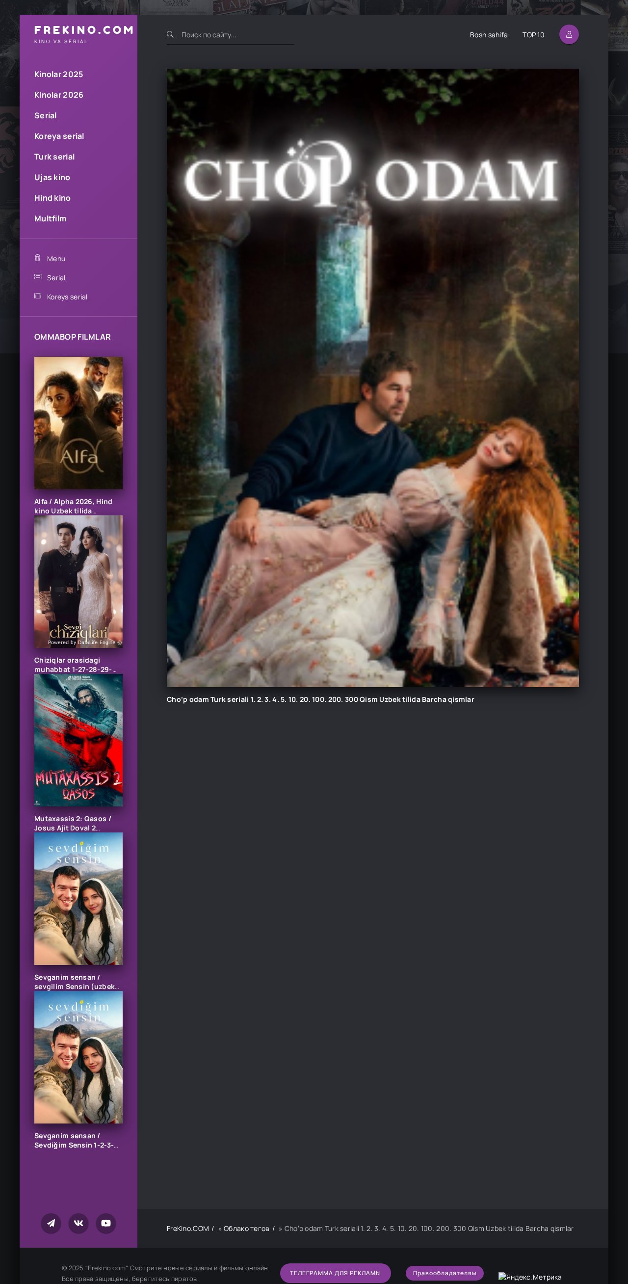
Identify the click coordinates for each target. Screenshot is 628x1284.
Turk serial (54, 156)
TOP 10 (534, 34)
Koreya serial (59, 136)
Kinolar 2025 (58, 74)
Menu (56, 258)
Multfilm (50, 218)
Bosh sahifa (489, 34)
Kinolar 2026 (58, 94)
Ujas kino (52, 177)
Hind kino (52, 197)
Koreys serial (67, 296)
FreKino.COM (188, 1228)
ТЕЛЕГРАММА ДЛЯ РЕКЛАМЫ (335, 1273)
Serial (45, 115)
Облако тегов (246, 1228)
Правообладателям (444, 1273)
